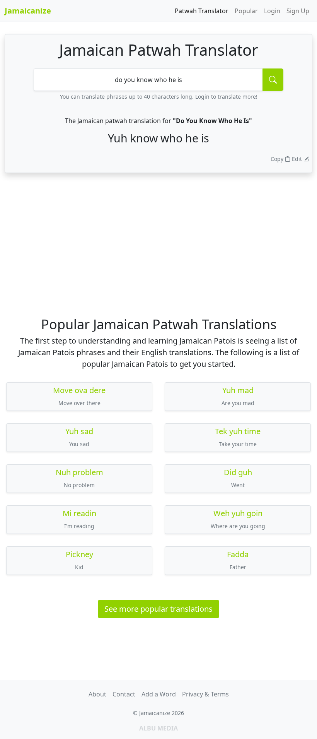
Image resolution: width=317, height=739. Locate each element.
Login (272, 11)
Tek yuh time (238, 431)
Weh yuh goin (237, 513)
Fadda (238, 554)
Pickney (79, 554)
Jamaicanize (28, 10)
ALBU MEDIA (158, 728)
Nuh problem (79, 472)
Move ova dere (79, 390)
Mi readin (79, 513)
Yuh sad (79, 431)
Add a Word (158, 694)
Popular (246, 11)
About (97, 694)
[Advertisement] (158, 256)
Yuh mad (238, 390)
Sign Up (297, 11)
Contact (123, 694)
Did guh (238, 472)
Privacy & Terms (205, 694)
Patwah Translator (201, 11)
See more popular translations (158, 609)
